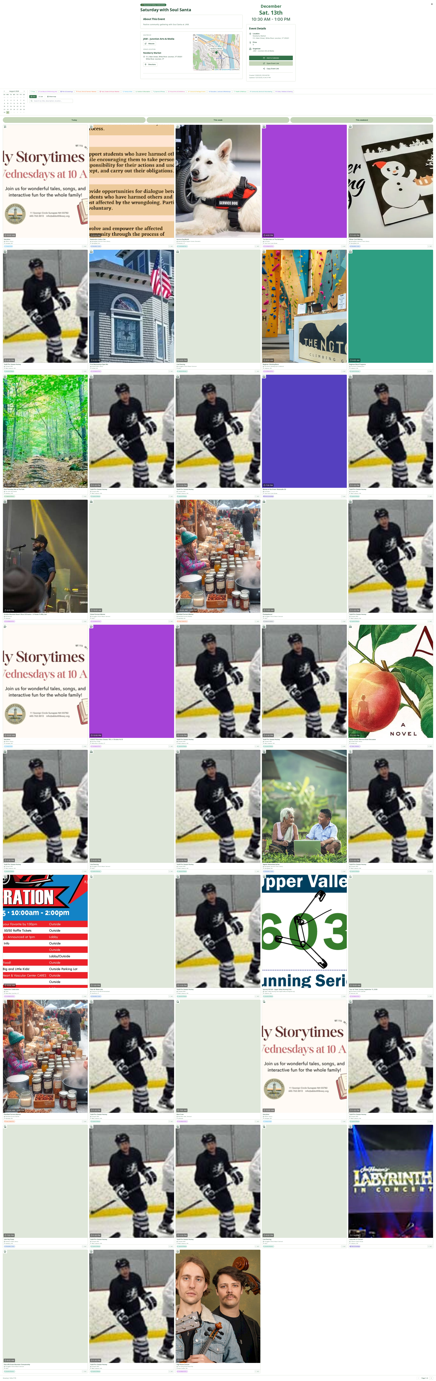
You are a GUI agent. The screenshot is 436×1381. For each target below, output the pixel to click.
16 (4, 106)
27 (7, 97)
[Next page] (431, 1378)
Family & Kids (128, 91)
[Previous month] (4, 91)
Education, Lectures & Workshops (221, 91)
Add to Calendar (273, 58)
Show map (52, 96)
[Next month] (24, 91)
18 (11, 106)
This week (218, 120)
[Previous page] (418, 1378)
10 (7, 103)
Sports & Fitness (160, 91)
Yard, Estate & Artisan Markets (110, 91)
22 (24, 106)
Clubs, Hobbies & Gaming (285, 91)
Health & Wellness (241, 91)
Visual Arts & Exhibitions (177, 91)
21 (20, 106)
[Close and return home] (432, 4)
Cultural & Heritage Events (198, 91)
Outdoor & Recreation (143, 91)
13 (17, 103)
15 (24, 103)
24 (8, 109)
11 (10, 103)
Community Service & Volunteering (261, 91)
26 (4, 97)
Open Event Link (273, 63)
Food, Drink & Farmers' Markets (87, 91)
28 (11, 97)
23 (4, 109)
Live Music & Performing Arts (48, 91)
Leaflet (216, 69)
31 (20, 97)
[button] (216, 52)
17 (7, 106)
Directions (152, 64)
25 (11, 109)
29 (14, 97)
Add (85, 246)
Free (33, 91)
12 (14, 103)
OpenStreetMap (226, 69)
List (41, 96)
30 (17, 97)
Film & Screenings (67, 91)
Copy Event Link (273, 69)
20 (17, 106)
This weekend (362, 120)
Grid (34, 96)
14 (20, 103)
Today (74, 120)
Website (151, 44)
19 (14, 106)
